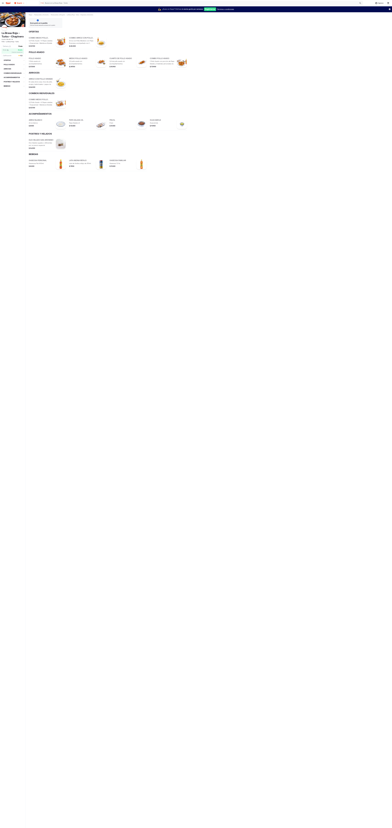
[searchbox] (201, 3)
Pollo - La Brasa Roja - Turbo (10, 42)
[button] (19, 3)
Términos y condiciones (225, 9)
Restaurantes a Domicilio (41, 15)
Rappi (30, 15)
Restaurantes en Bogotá (58, 15)
